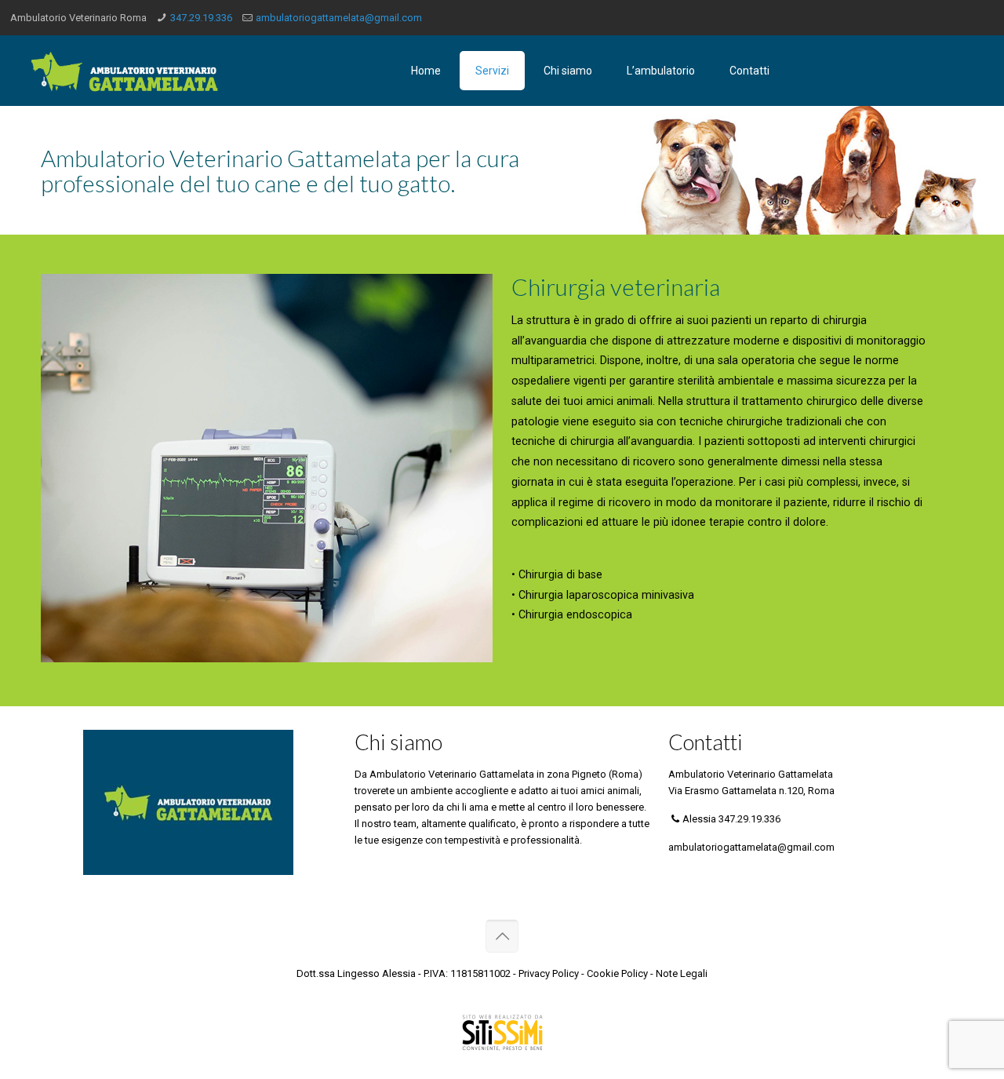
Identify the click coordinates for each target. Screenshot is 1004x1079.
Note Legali (682, 973)
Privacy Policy (548, 973)
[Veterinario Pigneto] (125, 70)
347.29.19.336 (201, 18)
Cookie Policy (617, 973)
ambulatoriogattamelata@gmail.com (339, 18)
